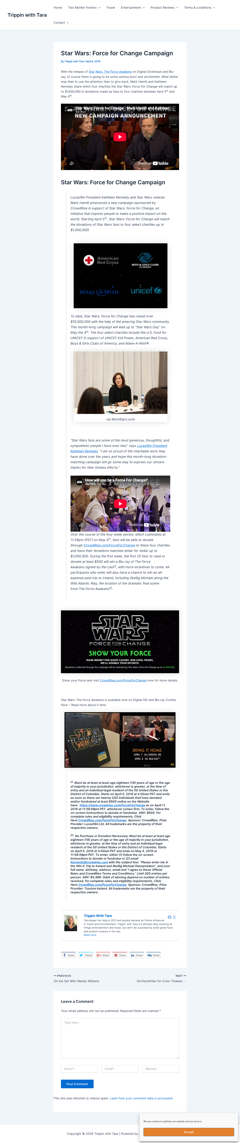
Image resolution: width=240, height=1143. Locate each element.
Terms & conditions (197, 7)
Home (58, 7)
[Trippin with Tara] (70, 923)
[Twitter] (174, 917)
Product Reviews (162, 7)
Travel (110, 7)
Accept (189, 1132)
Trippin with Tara (27, 15)
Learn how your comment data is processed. (141, 1098)
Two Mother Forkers (82, 7)
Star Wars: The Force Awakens (110, 71)
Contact (59, 22)
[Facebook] (169, 917)
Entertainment (131, 7)
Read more (90, 934)
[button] (98, 7)
